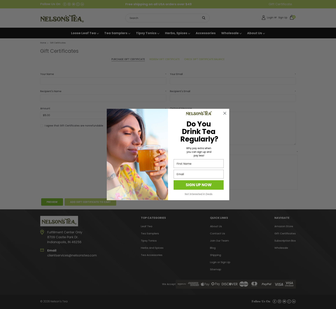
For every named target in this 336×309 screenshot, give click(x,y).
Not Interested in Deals (198, 194)
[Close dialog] (225, 113)
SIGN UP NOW (199, 185)
